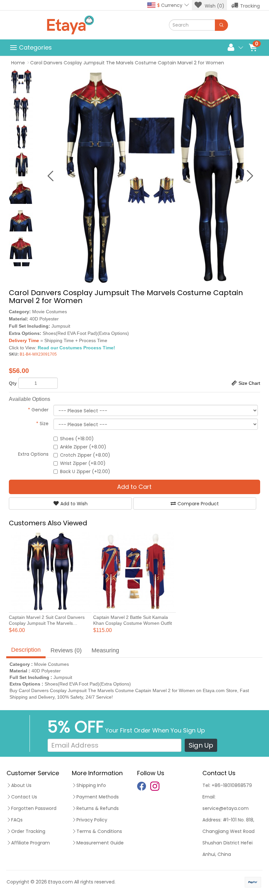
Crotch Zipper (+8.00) (85, 455)
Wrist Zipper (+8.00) (83, 463)
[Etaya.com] (70, 24)
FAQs (17, 820)
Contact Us (24, 797)
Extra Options (33, 454)
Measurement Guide (100, 842)
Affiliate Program (30, 842)
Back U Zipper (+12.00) (85, 471)
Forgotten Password (33, 808)
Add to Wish (74, 503)
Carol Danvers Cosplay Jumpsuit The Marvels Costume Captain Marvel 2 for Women (127, 62)
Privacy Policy (91, 820)
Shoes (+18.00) (77, 438)
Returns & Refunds (97, 808)
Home (18, 62)
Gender (38, 409)
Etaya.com (60, 882)
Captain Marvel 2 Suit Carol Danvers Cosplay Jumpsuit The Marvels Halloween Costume (47, 623)
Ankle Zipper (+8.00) (83, 447)
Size (42, 423)
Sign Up (201, 745)
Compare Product (198, 503)
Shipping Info (91, 785)
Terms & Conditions (99, 831)
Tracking (250, 6)
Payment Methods (97, 797)
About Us (21, 785)
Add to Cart (134, 487)
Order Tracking (28, 831)
